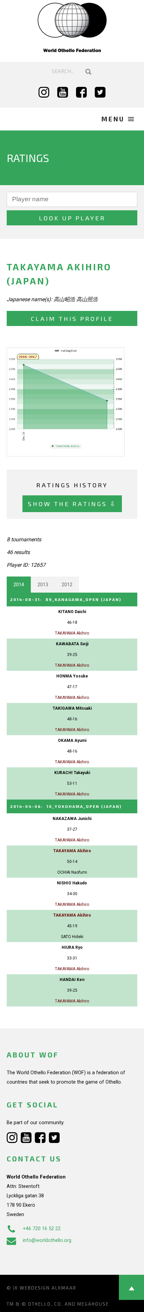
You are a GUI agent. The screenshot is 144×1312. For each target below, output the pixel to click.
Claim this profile (72, 318)
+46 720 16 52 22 (42, 1228)
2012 (67, 585)
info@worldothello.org (47, 1240)
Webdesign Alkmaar (48, 1288)
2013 (43, 585)
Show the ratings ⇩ (72, 503)
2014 (18, 585)
